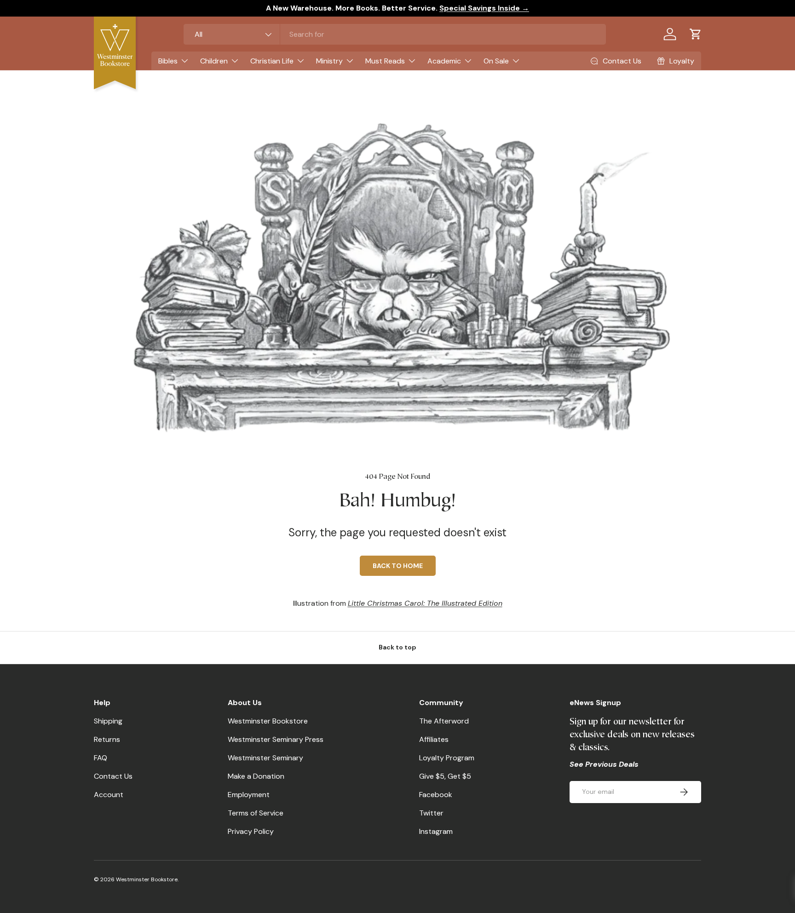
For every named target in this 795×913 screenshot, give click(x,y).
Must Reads (385, 61)
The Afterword (444, 721)
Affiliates (434, 739)
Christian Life (272, 61)
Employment (249, 794)
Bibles (168, 61)
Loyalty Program (446, 758)
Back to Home (398, 566)
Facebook (435, 794)
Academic (444, 61)
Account (108, 794)
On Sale (496, 61)
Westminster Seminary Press (275, 739)
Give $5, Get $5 (445, 776)
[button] (696, 34)
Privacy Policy (251, 831)
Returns (107, 739)
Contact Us (113, 776)
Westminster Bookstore (268, 721)
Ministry (329, 61)
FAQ (100, 758)
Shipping (108, 721)
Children (214, 61)
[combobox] (395, 34)
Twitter (431, 813)
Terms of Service (255, 813)
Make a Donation (256, 776)
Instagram (436, 831)
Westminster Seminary (265, 758)
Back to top (397, 647)
